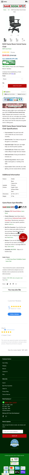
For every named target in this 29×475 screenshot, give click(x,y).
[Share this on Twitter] (7, 284)
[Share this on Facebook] (10, 284)
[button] (23, 237)
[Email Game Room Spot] (6, 416)
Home (4, 9)
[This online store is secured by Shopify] (14, 460)
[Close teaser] (18, 233)
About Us (4, 388)
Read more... (10, 237)
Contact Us (5, 371)
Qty (3, 83)
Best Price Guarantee (7, 385)
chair (14, 278)
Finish (3, 75)
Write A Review (14, 314)
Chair (6, 279)
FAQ (3, 374)
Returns (4, 368)
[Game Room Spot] (14, 6)
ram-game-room (19, 278)
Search (3, 382)
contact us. (11, 224)
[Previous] (11, 35)
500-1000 (9, 278)
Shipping (4, 365)
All (8, 9)
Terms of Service (6, 394)
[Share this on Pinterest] (13, 284)
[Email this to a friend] (16, 284)
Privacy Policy (5, 391)
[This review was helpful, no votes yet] (23, 350)
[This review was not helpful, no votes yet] (25, 350)
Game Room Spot (12, 455)
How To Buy (5, 363)
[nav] (4, 1)
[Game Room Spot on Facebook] (3, 416)
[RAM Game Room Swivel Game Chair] (14, 24)
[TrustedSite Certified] (14, 463)
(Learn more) (11, 246)
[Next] (17, 35)
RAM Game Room (6, 48)
